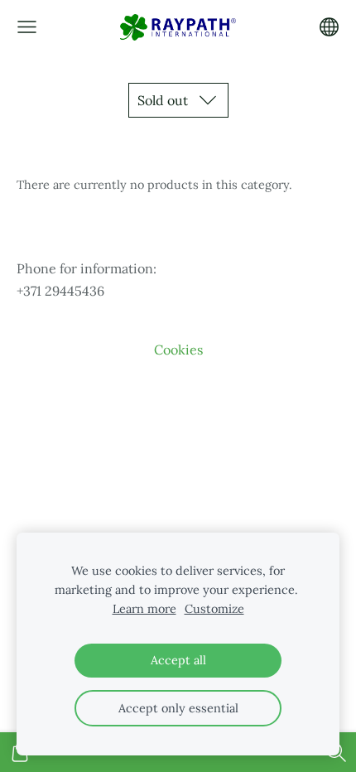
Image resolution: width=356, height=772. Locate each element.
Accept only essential (178, 708)
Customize (214, 608)
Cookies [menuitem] (178, 349)
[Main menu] (27, 27)
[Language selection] (329, 27)
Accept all (178, 660)
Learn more (144, 608)
